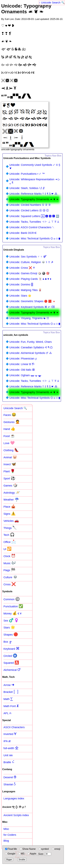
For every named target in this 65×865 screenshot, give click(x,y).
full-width (11, 748)
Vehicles (11, 520)
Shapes (10, 634)
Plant (9, 471)
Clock (9, 556)
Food (9, 436)
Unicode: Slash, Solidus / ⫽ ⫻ (27, 188)
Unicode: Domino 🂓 (21, 284)
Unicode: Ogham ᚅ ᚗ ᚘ (25, 375)
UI (7, 549)
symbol (45, 849)
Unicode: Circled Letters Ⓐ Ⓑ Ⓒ (29, 210)
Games (10, 485)
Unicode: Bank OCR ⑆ (22, 232)
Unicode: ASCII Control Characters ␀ (31, 227)
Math (8, 699)
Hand (9, 429)
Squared (11, 662)
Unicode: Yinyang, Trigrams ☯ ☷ (29, 318)
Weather (11, 499)
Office (9, 542)
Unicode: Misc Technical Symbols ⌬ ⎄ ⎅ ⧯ (34, 238)
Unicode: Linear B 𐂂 (22, 364)
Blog (6, 840)
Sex (11, 620)
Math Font (11, 706)
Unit (8, 755)
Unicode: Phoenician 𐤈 (23, 358)
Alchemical (12, 670)
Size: (41, 854)
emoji (57, 849)
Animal (10, 457)
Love (9, 443)
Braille (9, 762)
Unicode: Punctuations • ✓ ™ (27, 173)
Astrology (11, 492)
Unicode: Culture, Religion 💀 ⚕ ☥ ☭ (31, 262)
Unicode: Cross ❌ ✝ (22, 267)
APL (7, 713)
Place (9, 506)
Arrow (8, 685)
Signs (9, 513)
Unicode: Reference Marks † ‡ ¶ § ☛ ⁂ (33, 193)
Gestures (11, 422)
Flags (9, 570)
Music (9, 563)
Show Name (29, 849)
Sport (9, 478)
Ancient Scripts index (16, 815)
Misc (6, 828)
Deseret (9, 777)
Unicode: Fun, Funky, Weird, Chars (30, 341)
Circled (10, 656)
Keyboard (11, 648)
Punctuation (13, 606)
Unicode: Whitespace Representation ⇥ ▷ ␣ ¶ (34, 181)
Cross (9, 584)
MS (22, 853)
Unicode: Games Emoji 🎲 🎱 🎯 (29, 273)
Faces (9, 415)
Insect (9, 464)
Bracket (12, 692)
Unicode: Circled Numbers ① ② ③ (30, 204)
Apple (33, 853)
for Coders (9, 834)
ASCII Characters (14, 727)
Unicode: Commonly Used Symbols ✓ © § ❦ (34, 166)
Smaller (22, 859)
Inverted (9, 734)
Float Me (12, 849)
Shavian (9, 784)
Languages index (13, 798)
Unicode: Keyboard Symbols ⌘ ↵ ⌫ (32, 306)
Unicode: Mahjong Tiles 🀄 (25, 290)
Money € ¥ (12, 613)
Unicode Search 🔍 (53, 2)
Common (11, 599)
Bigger (9, 859)
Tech (9, 535)
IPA (7, 741)
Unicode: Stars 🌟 (20, 295)
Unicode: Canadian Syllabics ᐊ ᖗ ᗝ (30, 347)
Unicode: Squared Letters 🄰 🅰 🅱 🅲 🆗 (34, 216)
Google (11, 853)
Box (7, 641)
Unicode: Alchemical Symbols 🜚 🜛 (30, 353)
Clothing (11, 450)
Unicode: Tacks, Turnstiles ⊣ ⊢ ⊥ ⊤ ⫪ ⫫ (34, 221)
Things (10, 528)
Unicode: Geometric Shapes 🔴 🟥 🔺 (32, 301)
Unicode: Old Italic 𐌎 (22, 369)
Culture (10, 577)
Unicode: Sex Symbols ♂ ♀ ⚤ (27, 256)
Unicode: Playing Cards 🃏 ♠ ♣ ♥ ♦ (30, 278)
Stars (9, 627)
